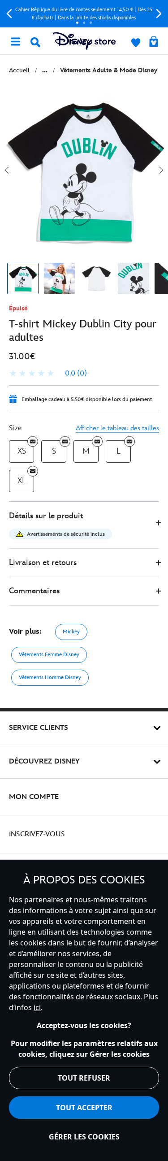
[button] (84, 525)
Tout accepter (84, 1107)
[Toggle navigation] (15, 40)
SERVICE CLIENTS (38, 728)
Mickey (71, 631)
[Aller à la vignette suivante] (161, 170)
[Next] (158, 13)
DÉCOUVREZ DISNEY (44, 761)
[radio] (21, 451)
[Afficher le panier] (153, 42)
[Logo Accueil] (84, 41)
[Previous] (9, 13)
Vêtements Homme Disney (50, 677)
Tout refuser (84, 1078)
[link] (48, 374)
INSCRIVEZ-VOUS (37, 834)
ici (37, 1007)
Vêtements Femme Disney (49, 654)
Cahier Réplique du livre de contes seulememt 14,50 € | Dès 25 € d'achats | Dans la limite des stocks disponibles (83, 13)
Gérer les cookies (84, 1137)
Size (15, 428)
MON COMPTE (34, 797)
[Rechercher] (35, 42)
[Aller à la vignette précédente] (6, 170)
